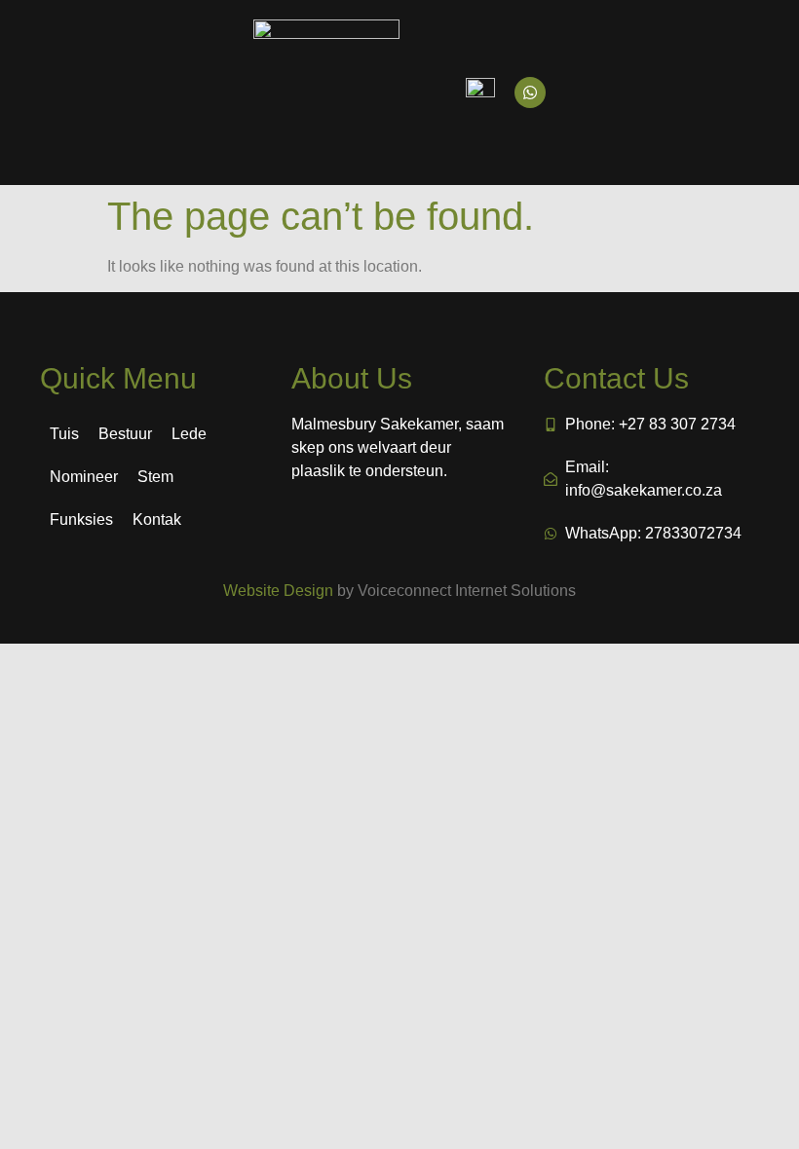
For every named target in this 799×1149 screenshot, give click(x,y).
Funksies (81, 519)
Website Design (278, 590)
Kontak (157, 519)
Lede (189, 434)
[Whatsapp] (530, 92)
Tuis (64, 434)
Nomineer (84, 476)
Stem (155, 476)
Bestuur (125, 434)
